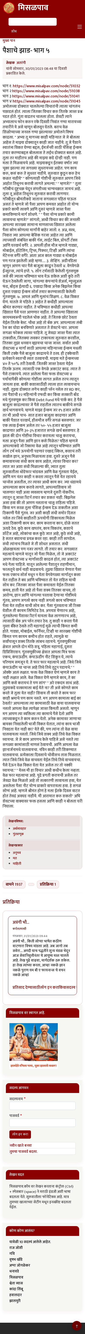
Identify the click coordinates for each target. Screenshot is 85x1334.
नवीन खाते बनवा (21, 1146)
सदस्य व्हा (73, 988)
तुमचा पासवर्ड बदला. (23, 1152)
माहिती (17, 863)
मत (15, 858)
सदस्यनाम (16, 1099)
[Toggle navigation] (80, 27)
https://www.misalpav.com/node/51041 (46, 96)
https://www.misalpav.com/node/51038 (46, 91)
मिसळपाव (33, 8)
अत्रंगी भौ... (21, 922)
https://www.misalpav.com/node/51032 (46, 86)
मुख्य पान (9, 41)
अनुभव (17, 853)
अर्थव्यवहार (19, 828)
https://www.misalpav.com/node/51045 (46, 101)
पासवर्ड (14, 1116)
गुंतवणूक (18, 834)
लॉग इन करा (49, 988)
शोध (14, 31)
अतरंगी (21, 63)
